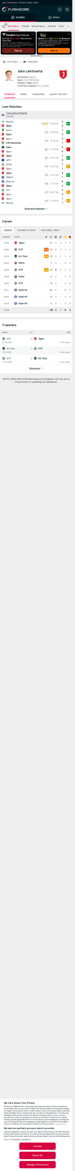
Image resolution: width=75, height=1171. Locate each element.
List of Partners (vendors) (17, 1139)
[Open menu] (67, 9)
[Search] (60, 9)
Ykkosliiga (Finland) (16, 113)
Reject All (37, 1155)
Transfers (38, 94)
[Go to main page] (18, 9)
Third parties (60, 1124)
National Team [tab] (50, 230)
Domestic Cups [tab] (26, 230)
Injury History (58, 94)
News (23, 94)
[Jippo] (63, 77)
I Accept (37, 1146)
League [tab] (8, 230)
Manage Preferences (37, 1164)
